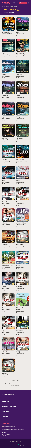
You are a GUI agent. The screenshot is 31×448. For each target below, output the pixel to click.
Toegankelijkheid (6, 429)
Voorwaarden (21, 429)
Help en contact (9, 394)
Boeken (7, 6)
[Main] (28, 3)
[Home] (7, 3)
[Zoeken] (14, 3)
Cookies (4, 432)
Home (3, 6)
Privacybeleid (14, 429)
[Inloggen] (17, 3)
